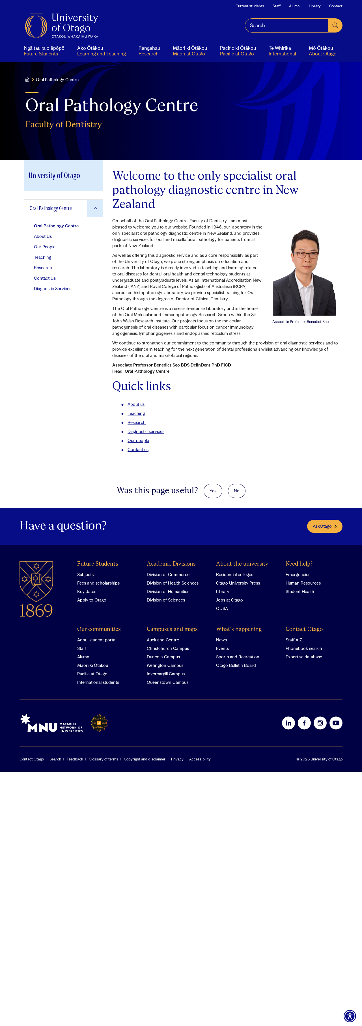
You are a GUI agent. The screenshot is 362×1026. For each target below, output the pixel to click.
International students (98, 682)
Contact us (138, 449)
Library (315, 6)
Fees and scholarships (98, 583)
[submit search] (335, 25)
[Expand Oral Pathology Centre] (95, 208)
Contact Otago (304, 629)
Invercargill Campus (166, 673)
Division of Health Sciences (173, 583)
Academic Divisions (171, 564)
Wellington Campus (165, 665)
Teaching (136, 413)
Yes (213, 490)
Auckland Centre (163, 639)
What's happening (239, 629)
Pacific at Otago (92, 673)
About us (136, 404)
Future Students (97, 564)
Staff (277, 6)
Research (137, 422)
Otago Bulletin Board (236, 665)
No (237, 490)
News (221, 639)
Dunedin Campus (163, 656)
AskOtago (322, 526)
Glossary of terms (103, 759)
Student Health (300, 591)
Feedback (75, 759)
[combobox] (286, 25)
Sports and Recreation (237, 656)
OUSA (222, 608)
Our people (138, 440)
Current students (250, 6)
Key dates (86, 591)
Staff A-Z (294, 639)
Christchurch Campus (168, 648)
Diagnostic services (146, 431)
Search (55, 759)
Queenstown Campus (167, 682)
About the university (242, 564)
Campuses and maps (172, 629)
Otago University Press (238, 583)
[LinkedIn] (288, 722)
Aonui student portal (96, 639)
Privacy (177, 759)
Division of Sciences (166, 600)
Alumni (294, 6)
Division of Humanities (168, 591)
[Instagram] (320, 722)
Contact (335, 6)
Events (222, 648)
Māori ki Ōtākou (92, 665)
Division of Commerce (168, 574)
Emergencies (298, 574)
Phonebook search (304, 648)
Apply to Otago (91, 600)
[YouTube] (335, 722)
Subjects (85, 574)
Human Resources (303, 583)
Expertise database (304, 656)
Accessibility (200, 759)
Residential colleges (234, 574)
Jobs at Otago (229, 600)
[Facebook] (304, 722)
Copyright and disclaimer (144, 759)
